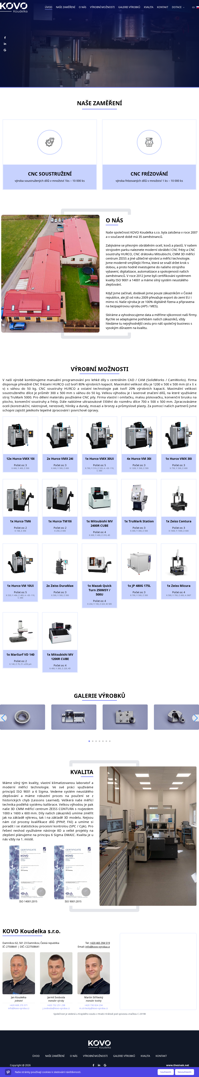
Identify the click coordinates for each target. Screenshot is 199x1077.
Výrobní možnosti (102, 7)
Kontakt (162, 7)
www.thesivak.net (177, 1065)
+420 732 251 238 (56, 1005)
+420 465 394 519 (100, 943)
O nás (82, 7)
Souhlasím (165, 1071)
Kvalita (148, 7)
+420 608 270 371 (19, 1005)
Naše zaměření (65, 7)
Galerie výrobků (129, 7)
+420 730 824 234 (94, 1005)
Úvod (48, 7)
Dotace (177, 7)
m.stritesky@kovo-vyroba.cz (93, 1008)
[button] (195, 718)
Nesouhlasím (184, 1071)
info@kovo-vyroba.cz (97, 946)
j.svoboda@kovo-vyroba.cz (56, 1008)
